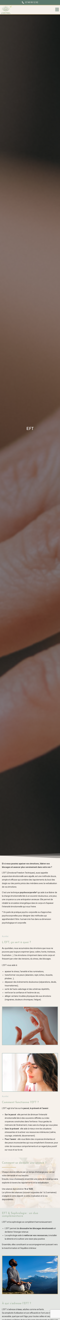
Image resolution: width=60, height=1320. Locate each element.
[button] (57, 10)
